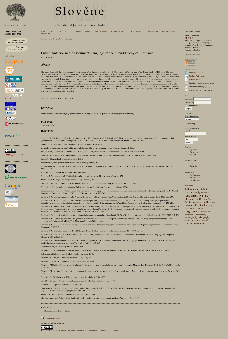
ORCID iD (189, 38)
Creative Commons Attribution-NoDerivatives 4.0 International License (88, 331)
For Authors (195, 177)
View (192, 164)
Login (59, 31)
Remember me (194, 105)
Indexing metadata (196, 72)
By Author (194, 152)
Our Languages (152, 31)
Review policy (195, 79)
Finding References (197, 76)
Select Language (191, 116)
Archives (88, 31)
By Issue (193, 150)
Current (77, 31)
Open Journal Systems (192, 55)
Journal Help (190, 123)
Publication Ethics (135, 31)
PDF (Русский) (47, 125)
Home (43, 31)
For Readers (195, 175)
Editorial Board (117, 31)
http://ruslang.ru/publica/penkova (198, 40)
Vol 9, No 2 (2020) (55, 39)
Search (68, 31)
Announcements (101, 31)
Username (189, 99)
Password (189, 102)
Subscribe (194, 166)
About (51, 31)
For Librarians (195, 180)
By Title (193, 154)
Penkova (68, 39)
